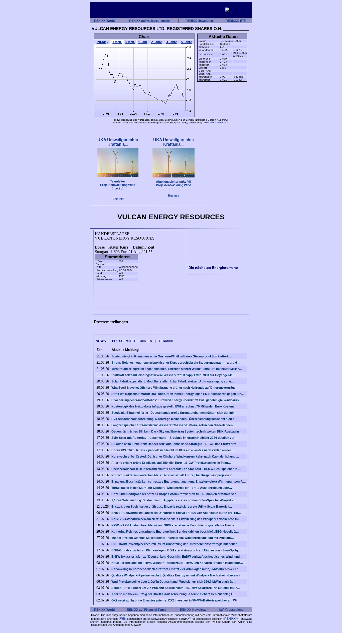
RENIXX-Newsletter (199, 21)
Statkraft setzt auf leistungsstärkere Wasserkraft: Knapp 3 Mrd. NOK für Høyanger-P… (173, 375)
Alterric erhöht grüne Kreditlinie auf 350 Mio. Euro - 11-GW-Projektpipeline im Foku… (171, 463)
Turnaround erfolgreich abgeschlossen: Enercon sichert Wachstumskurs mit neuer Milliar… (176, 369)
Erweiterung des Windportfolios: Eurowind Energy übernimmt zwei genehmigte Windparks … (177, 400)
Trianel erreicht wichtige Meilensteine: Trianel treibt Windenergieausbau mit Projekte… (172, 538)
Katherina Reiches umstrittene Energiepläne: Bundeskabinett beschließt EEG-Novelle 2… (175, 531)
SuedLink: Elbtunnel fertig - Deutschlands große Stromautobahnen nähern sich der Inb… (174, 412)
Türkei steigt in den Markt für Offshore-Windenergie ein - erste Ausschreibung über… (171, 488)
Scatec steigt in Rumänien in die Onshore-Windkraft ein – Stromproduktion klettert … (171, 356)
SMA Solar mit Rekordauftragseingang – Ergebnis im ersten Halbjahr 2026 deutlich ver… (174, 438)
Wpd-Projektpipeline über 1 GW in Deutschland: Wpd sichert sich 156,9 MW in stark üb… (173, 581)
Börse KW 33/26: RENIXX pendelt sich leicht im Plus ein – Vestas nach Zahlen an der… (172, 450)
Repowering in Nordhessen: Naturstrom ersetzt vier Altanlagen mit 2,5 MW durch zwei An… (176, 569)
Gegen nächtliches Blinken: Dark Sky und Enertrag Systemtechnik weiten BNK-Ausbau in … (177, 431)
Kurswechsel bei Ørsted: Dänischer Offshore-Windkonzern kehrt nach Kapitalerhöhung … (175, 456)
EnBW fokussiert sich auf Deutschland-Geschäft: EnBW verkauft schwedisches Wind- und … (177, 556)
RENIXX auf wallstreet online (149, 21)
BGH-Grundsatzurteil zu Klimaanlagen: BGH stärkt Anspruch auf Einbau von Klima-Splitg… (176, 550)
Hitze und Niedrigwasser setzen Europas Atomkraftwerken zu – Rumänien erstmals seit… (175, 494)
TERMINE (166, 341)
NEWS (101, 341)
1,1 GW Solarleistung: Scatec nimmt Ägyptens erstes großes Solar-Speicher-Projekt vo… (174, 500)
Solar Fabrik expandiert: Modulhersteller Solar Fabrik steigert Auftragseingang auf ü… (172, 381)
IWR (122, 618)
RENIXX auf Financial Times (146, 609)
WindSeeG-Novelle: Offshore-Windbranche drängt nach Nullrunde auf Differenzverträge (173, 387)
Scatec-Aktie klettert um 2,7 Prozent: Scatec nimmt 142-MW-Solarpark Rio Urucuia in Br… (175, 588)
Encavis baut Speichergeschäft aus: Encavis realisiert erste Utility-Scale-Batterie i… (171, 506)
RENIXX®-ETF (236, 21)
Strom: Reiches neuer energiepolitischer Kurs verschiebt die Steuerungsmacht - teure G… (175, 362)
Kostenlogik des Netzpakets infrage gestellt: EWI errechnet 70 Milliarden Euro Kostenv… (174, 406)
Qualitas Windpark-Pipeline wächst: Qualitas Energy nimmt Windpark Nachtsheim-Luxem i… (177, 575)
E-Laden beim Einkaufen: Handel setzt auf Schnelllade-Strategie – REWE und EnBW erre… (175, 444)
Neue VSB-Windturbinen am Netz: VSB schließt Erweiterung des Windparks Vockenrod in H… (177, 519)
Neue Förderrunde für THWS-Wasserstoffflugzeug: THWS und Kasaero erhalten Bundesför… (177, 563)
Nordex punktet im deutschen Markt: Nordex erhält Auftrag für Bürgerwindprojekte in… (173, 475)
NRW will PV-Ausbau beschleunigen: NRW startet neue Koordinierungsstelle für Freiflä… (174, 525)
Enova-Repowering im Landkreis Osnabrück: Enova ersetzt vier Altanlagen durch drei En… (176, 513)
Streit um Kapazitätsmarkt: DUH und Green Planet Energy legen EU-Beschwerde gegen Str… (177, 394)
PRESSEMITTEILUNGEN (132, 341)
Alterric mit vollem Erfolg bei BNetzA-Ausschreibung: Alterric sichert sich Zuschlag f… (173, 594)
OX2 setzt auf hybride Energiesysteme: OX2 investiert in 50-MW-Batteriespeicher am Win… (176, 600)
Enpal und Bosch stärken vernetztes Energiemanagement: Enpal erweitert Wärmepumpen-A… (178, 481)
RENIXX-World (104, 21)
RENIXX (230, 618)
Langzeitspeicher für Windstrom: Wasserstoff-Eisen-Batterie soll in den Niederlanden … (173, 425)
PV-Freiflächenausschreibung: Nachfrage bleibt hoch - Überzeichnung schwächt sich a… (174, 419)
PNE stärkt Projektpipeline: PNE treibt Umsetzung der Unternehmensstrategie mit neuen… (175, 544)
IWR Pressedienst (231, 609)
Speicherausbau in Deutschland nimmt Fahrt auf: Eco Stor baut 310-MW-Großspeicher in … (176, 469)
